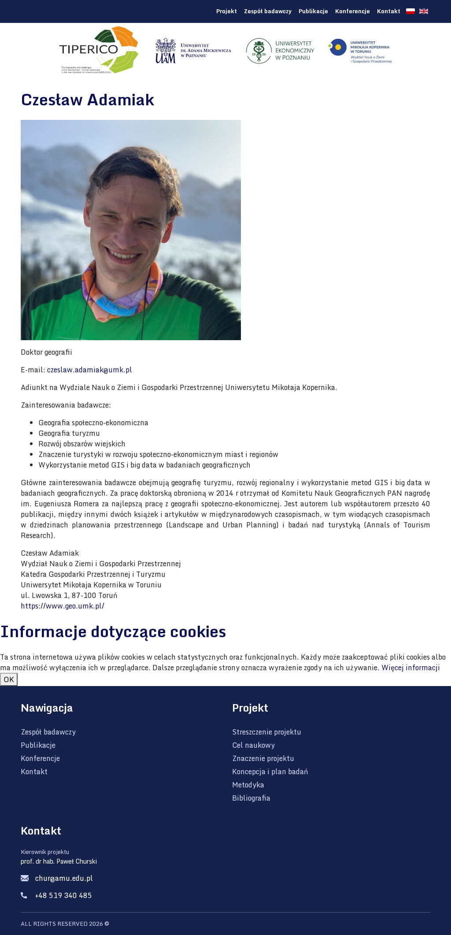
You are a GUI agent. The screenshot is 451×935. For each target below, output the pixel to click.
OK (9, 679)
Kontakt (388, 11)
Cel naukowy (253, 745)
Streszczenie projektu (266, 732)
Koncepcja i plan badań (270, 771)
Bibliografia (251, 798)
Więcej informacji (410, 667)
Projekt (226, 11)
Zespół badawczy (268, 11)
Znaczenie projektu (263, 758)
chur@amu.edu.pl (64, 878)
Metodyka (248, 784)
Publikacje (313, 11)
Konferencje (352, 11)
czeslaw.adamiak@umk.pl (89, 369)
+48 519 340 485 (63, 895)
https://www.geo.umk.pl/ (62, 606)
